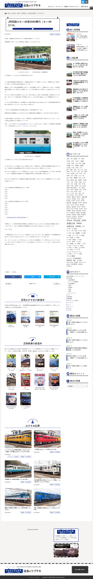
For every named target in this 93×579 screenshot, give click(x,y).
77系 (79, 158)
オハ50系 (74, 229)
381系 (68, 175)
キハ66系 (69, 235)
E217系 (82, 200)
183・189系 (82, 163)
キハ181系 (78, 241)
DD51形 (80, 195)
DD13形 (71, 195)
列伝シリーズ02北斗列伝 (54, 369)
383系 (72, 175)
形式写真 (57, 34)
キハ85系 (81, 235)
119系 (72, 163)
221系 (80, 167)
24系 (75, 159)
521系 (83, 177)
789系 (68, 186)
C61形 (83, 193)
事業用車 (69, 260)
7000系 (68, 191)
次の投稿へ (57, 283)
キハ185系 (77, 243)
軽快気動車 (74, 264)
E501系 (82, 205)
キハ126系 (79, 239)
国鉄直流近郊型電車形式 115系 (54, 388)
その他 (69, 310)
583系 (68, 180)
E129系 (73, 200)
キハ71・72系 (75, 235)
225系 (75, 170)
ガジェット (70, 306)
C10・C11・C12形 (70, 193)
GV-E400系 (80, 216)
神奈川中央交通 (70, 262)
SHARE (13, 276)
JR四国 (7, 272)
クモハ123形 (70, 249)
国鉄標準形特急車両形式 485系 (11, 407)
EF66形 (84, 210)
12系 (68, 159)
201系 (72, 165)
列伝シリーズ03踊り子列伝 (39, 369)
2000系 (76, 189)
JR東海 (79, 223)
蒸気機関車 (72, 283)
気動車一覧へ (32, 283)
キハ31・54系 (82, 231)
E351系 (72, 205)
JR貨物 (78, 226)
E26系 (82, 199)
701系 (84, 180)
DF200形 (74, 199)
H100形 (68, 218)
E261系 (68, 205)
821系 (79, 187)
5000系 (80, 189)
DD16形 (76, 195)
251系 (82, 170)
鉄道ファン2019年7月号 (11, 325)
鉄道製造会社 (69, 266)
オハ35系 (68, 228)
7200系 (71, 191)
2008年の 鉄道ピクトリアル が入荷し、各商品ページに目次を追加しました (77, 358)
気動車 (52, 34)
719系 (75, 182)
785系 (79, 184)
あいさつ (69, 308)
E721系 (83, 207)
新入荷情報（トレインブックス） (76, 276)
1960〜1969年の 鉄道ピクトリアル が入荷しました (82, 37)
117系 (68, 163)
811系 (72, 186)
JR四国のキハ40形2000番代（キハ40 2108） (16, 479)
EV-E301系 (69, 216)
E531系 (69, 207)
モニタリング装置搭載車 (74, 258)
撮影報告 (69, 297)
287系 (82, 171)
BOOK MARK (54, 277)
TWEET (32, 276)
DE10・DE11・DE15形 (79, 197)
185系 (68, 165)
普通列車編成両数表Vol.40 (54, 325)
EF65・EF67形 (76, 211)
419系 (83, 175)
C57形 (76, 193)
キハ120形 (76, 237)
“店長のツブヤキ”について (71, 6)
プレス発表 (71, 256)
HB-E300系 (73, 218)
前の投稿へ (9, 283)
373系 (84, 173)
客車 (70, 289)
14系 (71, 158)
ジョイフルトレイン (74, 251)
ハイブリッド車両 (77, 254)
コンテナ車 (77, 249)
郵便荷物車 (80, 264)
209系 (81, 165)
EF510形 (69, 214)
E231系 (69, 203)
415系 (75, 176)
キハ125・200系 (71, 240)
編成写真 (68, 264)
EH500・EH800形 (81, 214)
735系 (72, 184)
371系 (80, 173)
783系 (75, 184)
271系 (72, 171)
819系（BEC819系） (72, 188)
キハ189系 (69, 245)
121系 (76, 163)
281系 (75, 171)
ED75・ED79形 (74, 208)
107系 (72, 161)
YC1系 (83, 226)
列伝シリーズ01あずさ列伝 (11, 388)
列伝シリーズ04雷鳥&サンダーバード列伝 (26, 369)
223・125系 (70, 170)
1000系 (71, 189)
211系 (68, 168)
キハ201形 (74, 245)
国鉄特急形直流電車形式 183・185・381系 (40, 388)
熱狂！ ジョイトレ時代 (25, 388)
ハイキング (70, 302)
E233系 (74, 203)
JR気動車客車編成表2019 (40, 325)
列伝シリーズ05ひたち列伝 (11, 369)
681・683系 (78, 180)
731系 (84, 182)
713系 (72, 182)
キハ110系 (70, 237)
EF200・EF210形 (81, 213)
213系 (72, 168)
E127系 (68, 201)
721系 (80, 182)
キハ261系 (80, 246)
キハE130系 (81, 247)
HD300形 (79, 218)
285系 (78, 171)
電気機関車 (72, 280)
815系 (80, 186)
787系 (83, 184)
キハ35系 (69, 233)
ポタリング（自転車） (13, 456)
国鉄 (74, 260)
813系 (76, 186)
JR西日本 (70, 226)
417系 (79, 175)
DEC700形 (69, 199)
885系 (68, 189)
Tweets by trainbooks (32, 529)
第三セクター (82, 262)
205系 (77, 165)
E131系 (77, 200)
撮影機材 (69, 298)
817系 (84, 186)
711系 (68, 182)
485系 (75, 178)
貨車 (70, 291)
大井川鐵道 (79, 260)
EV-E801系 (74, 216)
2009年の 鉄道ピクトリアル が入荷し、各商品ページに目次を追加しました (82, 48)
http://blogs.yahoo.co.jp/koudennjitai (16, 217)
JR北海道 (76, 220)
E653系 (74, 207)
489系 (80, 177)
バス (68, 295)
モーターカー (72, 293)
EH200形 (74, 214)
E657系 (78, 207)
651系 (72, 180)
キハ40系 (13, 272)
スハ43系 (69, 254)
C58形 (79, 193)
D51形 (68, 195)
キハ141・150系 (71, 241)
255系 (68, 171)
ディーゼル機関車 (73, 282)
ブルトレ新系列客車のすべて (25, 407)
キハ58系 (83, 233)
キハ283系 (75, 247)
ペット (69, 304)
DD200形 (69, 197)
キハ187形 (83, 243)
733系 (68, 184)
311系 (68, 173)
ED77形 (85, 208)
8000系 (75, 191)
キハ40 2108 (22, 124)
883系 (83, 188)
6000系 (84, 189)
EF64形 (69, 210)
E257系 (85, 203)
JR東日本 (71, 223)
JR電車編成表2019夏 (25, 325)
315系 (76, 173)
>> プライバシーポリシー (34, 577)
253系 (85, 170)
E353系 (76, 205)
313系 (72, 173)
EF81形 (73, 213)
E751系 (68, 208)
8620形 (79, 191)
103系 (82, 159)
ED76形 (81, 208)
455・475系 (69, 178)
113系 (76, 161)
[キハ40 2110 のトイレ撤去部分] (33, 142)
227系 (78, 170)
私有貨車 (76, 262)
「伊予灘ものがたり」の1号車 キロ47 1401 (45, 449)
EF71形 (68, 212)
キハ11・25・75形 (72, 231)
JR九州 (69, 220)
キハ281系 (69, 247)
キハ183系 (70, 243)
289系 (85, 171)
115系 (81, 161)
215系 (76, 168)
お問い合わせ (84, 6)
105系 (68, 161)
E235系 (80, 202)
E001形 (78, 199)
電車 (70, 285)
